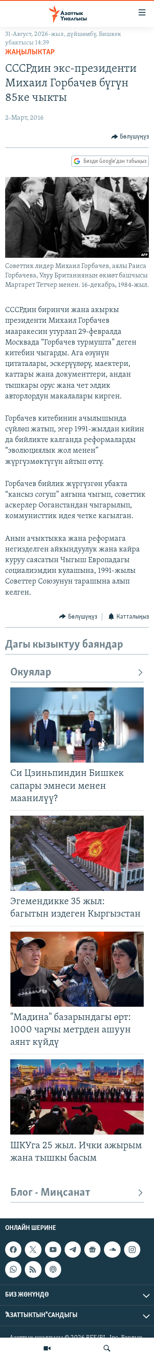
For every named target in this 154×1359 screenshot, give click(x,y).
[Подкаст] (53, 1269)
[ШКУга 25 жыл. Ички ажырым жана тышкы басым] (77, 1097)
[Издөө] (107, 1348)
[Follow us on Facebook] (13, 1249)
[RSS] (33, 1269)
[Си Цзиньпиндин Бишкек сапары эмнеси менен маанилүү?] (77, 725)
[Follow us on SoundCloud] (112, 1249)
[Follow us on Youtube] (53, 1249)
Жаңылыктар (30, 52)
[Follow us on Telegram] (73, 1249)
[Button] (130, 136)
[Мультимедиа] (47, 1348)
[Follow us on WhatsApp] (13, 1269)
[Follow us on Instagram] (132, 1249)
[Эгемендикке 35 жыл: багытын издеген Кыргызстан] (77, 853)
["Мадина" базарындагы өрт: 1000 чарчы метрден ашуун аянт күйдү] (77, 969)
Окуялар (30, 672)
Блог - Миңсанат (50, 1193)
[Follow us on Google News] (92, 1249)
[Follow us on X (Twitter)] (33, 1249)
